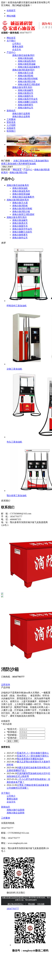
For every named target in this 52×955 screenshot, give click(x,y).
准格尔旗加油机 (25, 58)
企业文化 (16, 49)
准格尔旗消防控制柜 (28, 78)
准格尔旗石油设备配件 (29, 67)
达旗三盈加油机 (21, 161)
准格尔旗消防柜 (25, 75)
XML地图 (40, 904)
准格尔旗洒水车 (25, 93)
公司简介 (16, 43)
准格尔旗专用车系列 (22, 87)
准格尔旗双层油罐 (26, 64)
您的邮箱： (13, 735)
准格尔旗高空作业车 (28, 99)
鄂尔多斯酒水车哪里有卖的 (30, 759)
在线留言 (11, 10)
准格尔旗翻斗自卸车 (28, 102)
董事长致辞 (17, 46)
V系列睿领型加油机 (26, 163)
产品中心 (11, 52)
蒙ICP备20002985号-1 (15, 904)
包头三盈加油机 (36, 161)
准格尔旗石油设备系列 (23, 55)
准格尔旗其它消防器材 (29, 84)
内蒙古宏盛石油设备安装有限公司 (14, 898)
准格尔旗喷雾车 (25, 105)
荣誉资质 (11, 122)
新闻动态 (11, 110)
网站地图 (11, 16)
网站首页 (11, 38)
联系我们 (11, 131)
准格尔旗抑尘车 (25, 108)
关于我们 (11, 41)
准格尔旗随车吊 (25, 96)
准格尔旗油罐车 (25, 90)
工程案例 (11, 119)
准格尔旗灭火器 (25, 73)
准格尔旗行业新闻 (21, 113)
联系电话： (13, 732)
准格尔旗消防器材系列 (23, 70)
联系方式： (13, 729)
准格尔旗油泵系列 (26, 61)
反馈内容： (13, 738)
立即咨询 (5, 684)
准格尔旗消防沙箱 (26, 81)
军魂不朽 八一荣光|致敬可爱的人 (33, 753)
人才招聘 (11, 125)
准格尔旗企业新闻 (21, 116)
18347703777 (13, 908)
